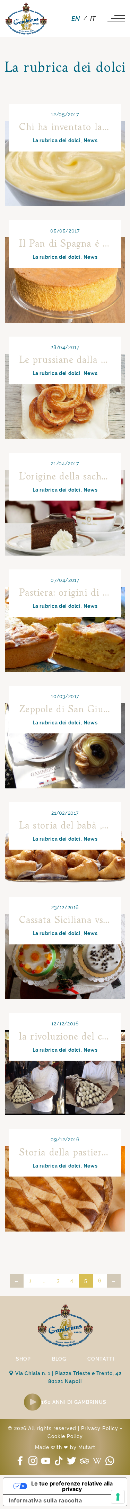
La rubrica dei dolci (57, 140)
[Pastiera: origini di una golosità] (65, 629)
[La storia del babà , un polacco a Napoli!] (65, 851)
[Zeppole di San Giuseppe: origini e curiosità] (65, 745)
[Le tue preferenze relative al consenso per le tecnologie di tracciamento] (117, 1496)
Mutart (86, 1447)
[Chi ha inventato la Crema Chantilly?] (65, 163)
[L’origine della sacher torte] (65, 512)
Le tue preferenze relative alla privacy (72, 1486)
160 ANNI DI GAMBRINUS (73, 1402)
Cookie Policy (65, 1436)
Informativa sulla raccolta (45, 1500)
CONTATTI (100, 1359)
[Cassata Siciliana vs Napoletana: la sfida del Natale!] (65, 956)
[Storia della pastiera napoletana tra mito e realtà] (65, 1188)
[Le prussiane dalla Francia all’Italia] (65, 396)
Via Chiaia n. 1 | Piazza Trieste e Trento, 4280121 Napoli (68, 1377)
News (90, 140)
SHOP (23, 1359)
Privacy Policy (99, 1428)
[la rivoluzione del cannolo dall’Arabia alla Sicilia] (65, 1072)
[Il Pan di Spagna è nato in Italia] (65, 279)
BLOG (59, 1359)
